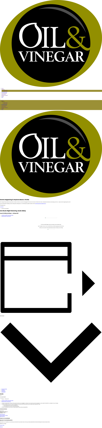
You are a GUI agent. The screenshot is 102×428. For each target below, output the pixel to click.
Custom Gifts (4, 94)
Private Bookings (4, 93)
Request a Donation (5, 95)
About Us (3, 89)
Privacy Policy (2, 425)
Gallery (3, 96)
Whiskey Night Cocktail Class (6, 216)
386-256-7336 (2, 416)
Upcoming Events (4, 92)
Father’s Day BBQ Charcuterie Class (7, 215)
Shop (2, 97)
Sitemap (1, 426)
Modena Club (5, 91)
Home (2, 88)
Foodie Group (5, 90)
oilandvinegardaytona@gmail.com (40, 203)
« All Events (1, 206)
